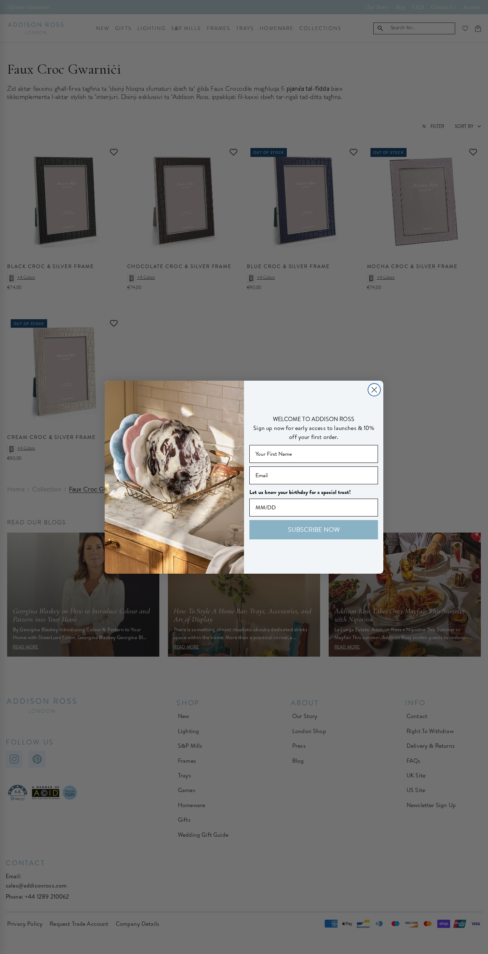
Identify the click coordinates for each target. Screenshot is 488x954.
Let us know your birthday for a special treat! (300, 492)
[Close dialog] (374, 390)
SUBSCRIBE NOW (314, 529)
